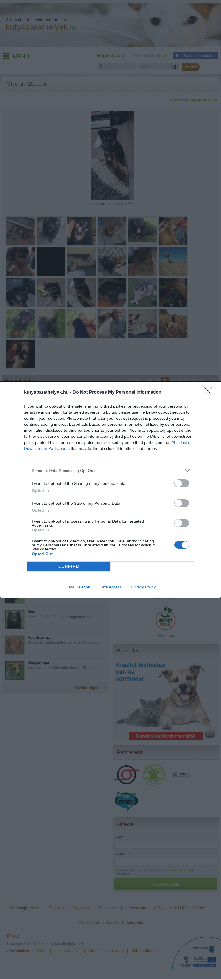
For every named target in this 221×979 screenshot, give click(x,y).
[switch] (181, 483)
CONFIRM (69, 566)
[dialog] (110, 489)
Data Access (110, 587)
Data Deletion (78, 587)
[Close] (209, 392)
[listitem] (110, 471)
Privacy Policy (143, 587)
